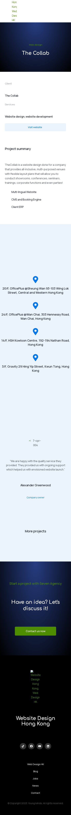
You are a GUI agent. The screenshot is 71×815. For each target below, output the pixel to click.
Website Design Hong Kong (35, 721)
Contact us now (35, 631)
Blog (35, 771)
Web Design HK (35, 764)
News (35, 785)
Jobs (35, 778)
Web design (35, 44)
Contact (35, 792)
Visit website (35, 127)
